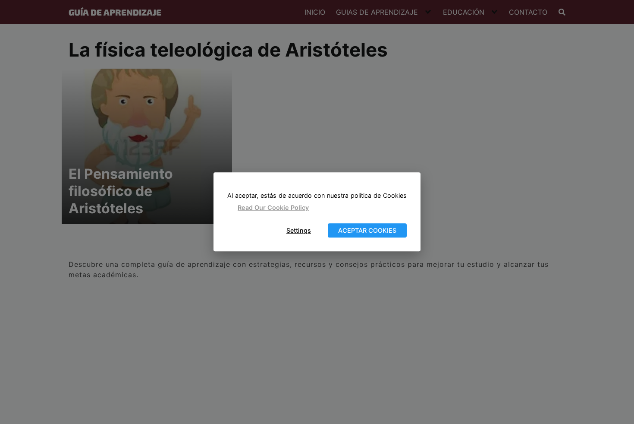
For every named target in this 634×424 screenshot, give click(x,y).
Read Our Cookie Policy (273, 207)
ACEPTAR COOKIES (367, 230)
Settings (298, 230)
